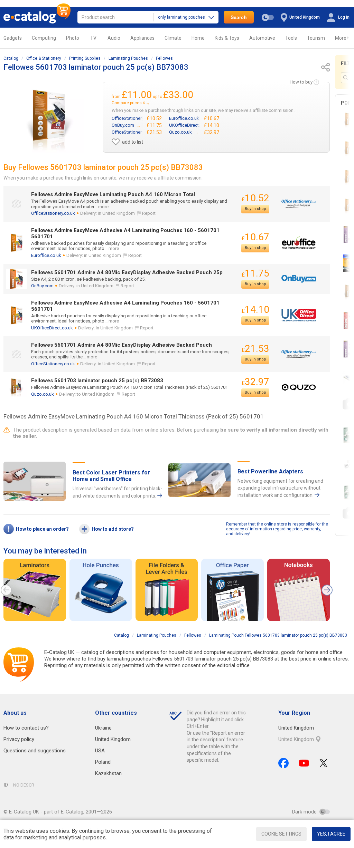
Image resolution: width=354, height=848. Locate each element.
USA (100, 751)
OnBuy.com (42, 285)
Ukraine (103, 728)
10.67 (255, 237)
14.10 (255, 309)
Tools (291, 38)
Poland (103, 762)
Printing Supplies (85, 58)
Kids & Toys (227, 38)
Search (239, 17)
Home (198, 38)
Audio (114, 38)
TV (93, 38)
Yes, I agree (331, 834)
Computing (44, 38)
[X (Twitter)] (323, 763)
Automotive (262, 38)
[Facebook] (283, 763)
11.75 (255, 273)
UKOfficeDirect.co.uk (52, 327)
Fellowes (164, 58)
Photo (72, 38)
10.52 (255, 198)
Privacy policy (18, 739)
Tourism (316, 38)
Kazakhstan (108, 773)
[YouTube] (304, 763)
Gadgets (12, 38)
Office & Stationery (43, 58)
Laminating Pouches (128, 58)
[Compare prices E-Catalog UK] (37, 17)
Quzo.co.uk (42, 394)
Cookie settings (281, 834)
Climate (173, 38)
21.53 (255, 348)
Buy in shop (255, 208)
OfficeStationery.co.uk (53, 213)
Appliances (142, 38)
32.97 (255, 381)
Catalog (10, 58)
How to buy (301, 82)
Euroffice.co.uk (46, 255)
